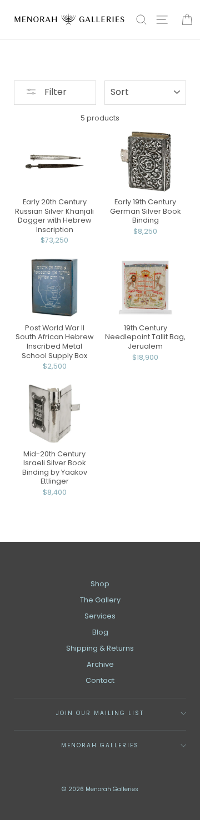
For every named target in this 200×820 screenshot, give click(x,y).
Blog (100, 632)
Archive (100, 664)
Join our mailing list (100, 713)
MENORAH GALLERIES (100, 745)
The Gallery (100, 600)
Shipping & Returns (100, 648)
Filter (54, 91)
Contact (100, 680)
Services (100, 616)
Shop (100, 583)
